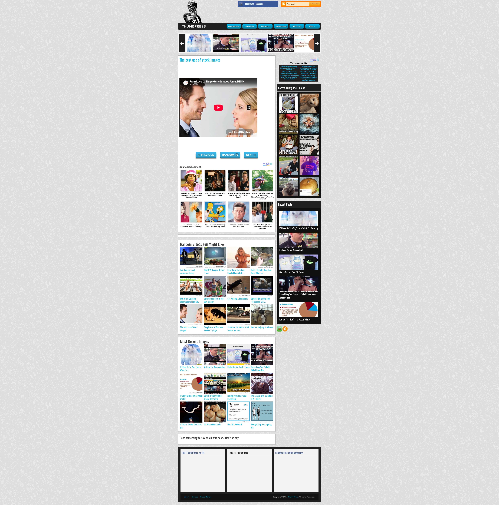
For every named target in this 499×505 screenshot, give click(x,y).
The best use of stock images (199, 60)
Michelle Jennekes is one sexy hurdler (213, 300)
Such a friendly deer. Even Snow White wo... (261, 271)
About (186, 497)
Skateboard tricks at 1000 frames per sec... (238, 329)
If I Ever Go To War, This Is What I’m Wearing (298, 228)
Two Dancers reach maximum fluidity (187, 271)
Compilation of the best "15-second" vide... (260, 300)
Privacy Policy (205, 497)
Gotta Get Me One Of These (238, 367)
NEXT (249, 155)
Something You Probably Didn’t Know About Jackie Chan (298, 295)
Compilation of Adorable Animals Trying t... (213, 329)
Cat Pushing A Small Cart (237, 298)
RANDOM (228, 155)
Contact (195, 497)
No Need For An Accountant (214, 367)
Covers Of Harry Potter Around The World (213, 397)
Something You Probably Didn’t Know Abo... (260, 369)
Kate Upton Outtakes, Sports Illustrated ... (235, 271)
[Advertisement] (226, 72)
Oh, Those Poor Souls (212, 424)
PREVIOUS (207, 155)
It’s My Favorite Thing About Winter (294, 319)
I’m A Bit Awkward (234, 424)
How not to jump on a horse (262, 327)
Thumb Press (293, 497)
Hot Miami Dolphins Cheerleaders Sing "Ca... (189, 300)
